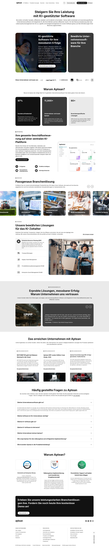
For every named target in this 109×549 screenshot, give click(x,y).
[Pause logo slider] (92, 80)
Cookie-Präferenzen (36, 545)
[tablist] (30, 257)
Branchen (42, 3)
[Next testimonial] (90, 306)
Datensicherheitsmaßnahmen (23, 477)
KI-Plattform (26, 3)
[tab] (30, 244)
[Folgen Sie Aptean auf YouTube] (93, 521)
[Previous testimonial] (87, 306)
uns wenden (76, 395)
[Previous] (88, 186)
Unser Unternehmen (50, 3)
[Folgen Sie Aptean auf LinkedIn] (90, 521)
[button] (30, 203)
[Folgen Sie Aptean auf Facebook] (86, 521)
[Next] (92, 186)
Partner (57, 3)
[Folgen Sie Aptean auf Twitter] (88, 521)
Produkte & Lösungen (34, 3)
